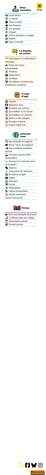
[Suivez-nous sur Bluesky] (34, 465)
